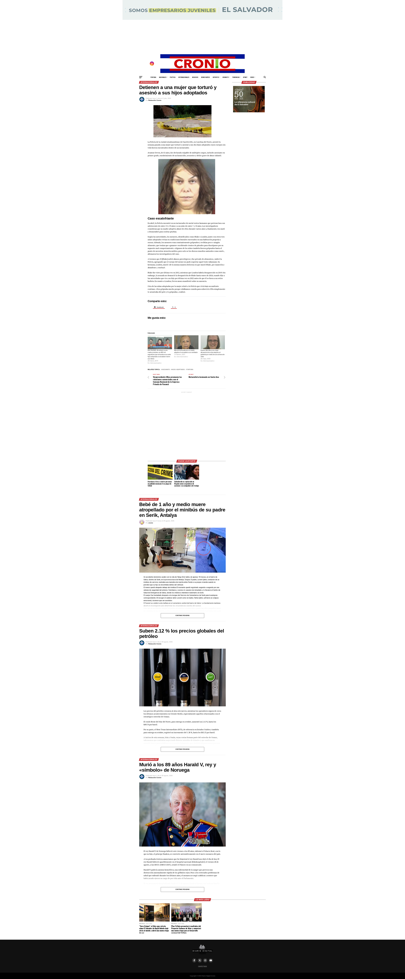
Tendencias (236, 77)
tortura (190, 369)
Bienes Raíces (205, 77)
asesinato (166, 369)
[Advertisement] (186, 424)
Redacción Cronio (154, 100)
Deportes (216, 77)
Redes (252, 77)
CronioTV (225, 77)
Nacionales (162, 77)
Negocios (195, 77)
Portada (153, 77)
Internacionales (183, 77)
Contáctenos (202, 966)
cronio (150, 523)
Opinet (245, 77)
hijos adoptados (178, 369)
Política (172, 77)
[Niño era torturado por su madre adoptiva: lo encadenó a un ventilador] (186, 342)
